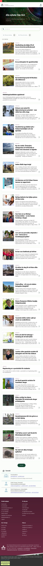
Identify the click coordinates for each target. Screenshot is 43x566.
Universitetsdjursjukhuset (6, 507)
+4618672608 (24, 485)
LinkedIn (23, 529)
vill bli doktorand (25, 507)
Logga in (3, 519)
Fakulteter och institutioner (6, 515)
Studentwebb (3, 504)
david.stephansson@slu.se (17, 492)
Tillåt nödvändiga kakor (5, 562)
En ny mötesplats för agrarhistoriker (26, 62)
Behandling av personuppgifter (24, 549)
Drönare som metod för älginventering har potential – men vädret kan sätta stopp (26, 110)
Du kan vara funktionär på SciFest (25, 251)
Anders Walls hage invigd (23, 164)
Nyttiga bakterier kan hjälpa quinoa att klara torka (26, 198)
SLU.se (5, 1)
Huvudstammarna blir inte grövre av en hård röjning (26, 417)
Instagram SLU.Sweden (26, 525)
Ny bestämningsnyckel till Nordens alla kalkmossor (26, 79)
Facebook (24, 531)
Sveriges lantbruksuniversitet (9, 5)
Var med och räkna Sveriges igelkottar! (24, 451)
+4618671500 (21, 476)
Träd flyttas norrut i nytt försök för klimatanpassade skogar (26, 434)
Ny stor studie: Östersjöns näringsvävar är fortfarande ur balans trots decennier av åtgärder (26, 147)
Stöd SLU (3, 536)
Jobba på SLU (4, 533)
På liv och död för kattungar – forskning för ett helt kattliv (24, 336)
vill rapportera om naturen (27, 511)
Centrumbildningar (5, 509)
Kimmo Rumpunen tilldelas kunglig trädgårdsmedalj (26, 302)
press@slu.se (14, 476)
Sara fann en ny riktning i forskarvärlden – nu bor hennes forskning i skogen (25, 216)
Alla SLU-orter (4, 525)
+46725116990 (35, 492)
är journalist (24, 506)
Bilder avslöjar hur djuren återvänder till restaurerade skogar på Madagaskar (26, 399)
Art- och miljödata (4, 511)
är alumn (24, 515)
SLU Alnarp (3, 527)
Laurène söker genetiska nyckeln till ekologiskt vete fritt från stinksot (26, 352)
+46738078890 (32, 485)
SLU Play (24, 535)
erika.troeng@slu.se (15, 485)
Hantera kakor (34, 548)
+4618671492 (27, 492)
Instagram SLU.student (26, 527)
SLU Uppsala (3, 531)
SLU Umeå (3, 529)
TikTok (23, 533)
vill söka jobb (24, 509)
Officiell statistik (4, 513)
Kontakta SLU (4, 535)
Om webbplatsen (27, 548)
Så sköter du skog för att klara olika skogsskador (26, 268)
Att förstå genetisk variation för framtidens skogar (25, 381)
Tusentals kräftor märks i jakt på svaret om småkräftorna (25, 319)
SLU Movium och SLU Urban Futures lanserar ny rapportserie (26, 181)
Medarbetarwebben (5, 517)
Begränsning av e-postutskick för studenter (16, 368)
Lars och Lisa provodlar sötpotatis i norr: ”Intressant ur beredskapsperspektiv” (26, 235)
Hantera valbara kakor (5, 559)
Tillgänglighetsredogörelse (12, 549)
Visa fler (21, 465)
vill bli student (25, 504)
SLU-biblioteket (4, 506)
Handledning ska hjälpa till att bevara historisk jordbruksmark (25, 46)
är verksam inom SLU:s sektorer (28, 513)
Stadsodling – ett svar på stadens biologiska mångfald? (25, 285)
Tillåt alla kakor (5, 564)
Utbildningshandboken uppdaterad (13, 95)
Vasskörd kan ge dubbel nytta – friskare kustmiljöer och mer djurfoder (25, 129)
